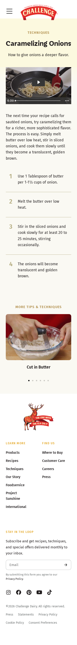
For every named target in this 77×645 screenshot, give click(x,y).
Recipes (12, 461)
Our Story (13, 477)
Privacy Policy (14, 578)
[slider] (38, 100)
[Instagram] (8, 592)
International (16, 507)
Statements (26, 614)
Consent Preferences (43, 623)
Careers (48, 469)
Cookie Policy (15, 623)
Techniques (39, 33)
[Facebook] (18, 592)
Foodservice (15, 485)
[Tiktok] (49, 592)
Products (13, 453)
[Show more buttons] (67, 100)
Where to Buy (52, 453)
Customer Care (53, 461)
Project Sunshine (13, 496)
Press (9, 614)
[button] (29, 380)
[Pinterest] (28, 592)
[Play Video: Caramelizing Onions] (38, 82)
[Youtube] (39, 592)
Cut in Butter (38, 367)
